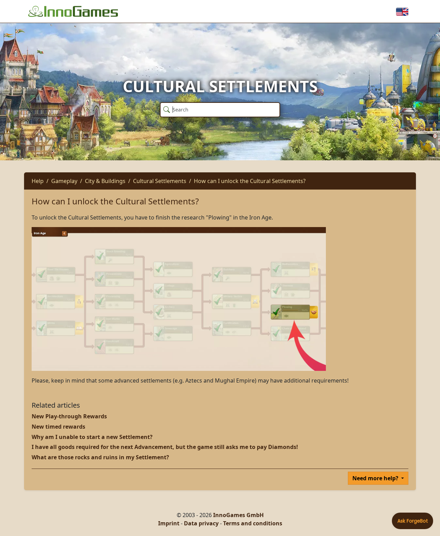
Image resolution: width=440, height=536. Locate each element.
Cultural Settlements (159, 181)
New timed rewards (58, 426)
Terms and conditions (252, 523)
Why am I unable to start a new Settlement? (92, 437)
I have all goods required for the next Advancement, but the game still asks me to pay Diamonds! (165, 447)
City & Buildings (105, 181)
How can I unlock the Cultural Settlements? (250, 181)
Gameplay (64, 181)
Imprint (168, 523)
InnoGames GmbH (238, 515)
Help (38, 181)
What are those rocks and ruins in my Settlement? (100, 457)
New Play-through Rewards (69, 416)
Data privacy (201, 523)
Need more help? (376, 478)
